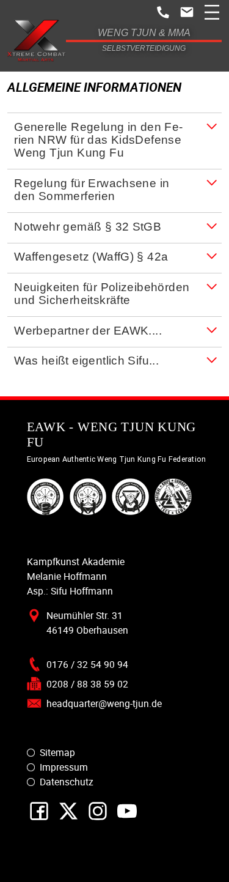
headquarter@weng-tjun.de (104, 703)
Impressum (64, 767)
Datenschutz (66, 781)
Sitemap (57, 752)
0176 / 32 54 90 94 (87, 664)
